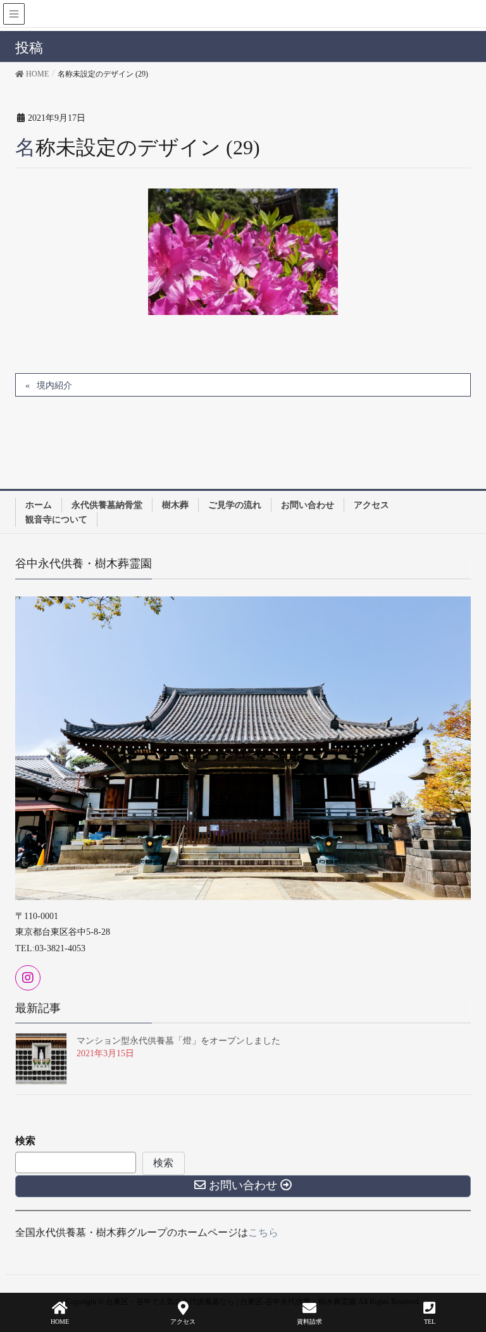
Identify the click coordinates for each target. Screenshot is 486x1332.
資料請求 (309, 1321)
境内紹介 (54, 385)
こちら (263, 1232)
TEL (429, 1321)
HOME (60, 1321)
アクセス (183, 1321)
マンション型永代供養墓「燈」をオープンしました (178, 1040)
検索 (25, 1140)
